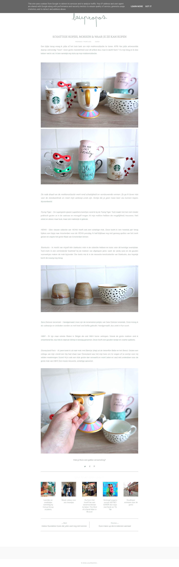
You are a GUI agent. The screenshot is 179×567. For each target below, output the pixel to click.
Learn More (137, 6)
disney (97, 41)
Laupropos (92, 563)
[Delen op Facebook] (89, 466)
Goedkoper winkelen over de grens (131, 502)
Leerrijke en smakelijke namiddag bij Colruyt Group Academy (48, 505)
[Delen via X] (85, 466)
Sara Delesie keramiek (115, 322)
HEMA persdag (84, 233)
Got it (148, 6)
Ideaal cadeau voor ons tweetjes (69, 501)
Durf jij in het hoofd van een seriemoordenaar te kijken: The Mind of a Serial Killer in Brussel (89, 506)
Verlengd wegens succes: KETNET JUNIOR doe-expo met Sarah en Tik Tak (110, 505)
